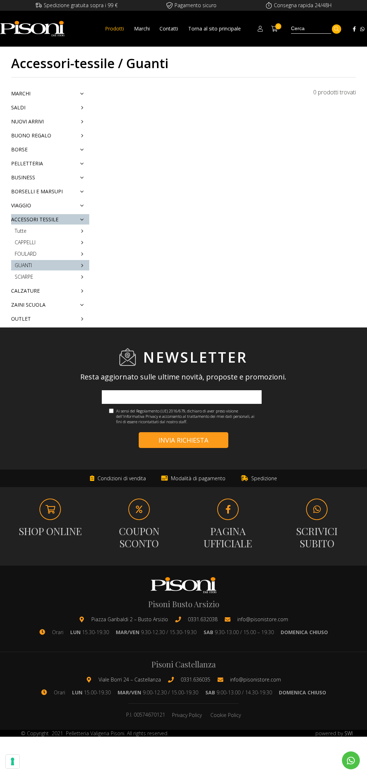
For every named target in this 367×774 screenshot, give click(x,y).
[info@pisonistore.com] (231, 619)
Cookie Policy (225, 715)
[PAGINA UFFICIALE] (228, 509)
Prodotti (114, 28)
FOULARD (26, 253)
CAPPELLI (25, 242)
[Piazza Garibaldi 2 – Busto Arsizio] (85, 619)
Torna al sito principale (214, 28)
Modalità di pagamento (197, 478)
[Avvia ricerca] (336, 29)
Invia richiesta (183, 440)
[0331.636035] (174, 680)
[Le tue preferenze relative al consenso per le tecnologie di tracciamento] (12, 761)
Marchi (142, 28)
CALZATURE (25, 290)
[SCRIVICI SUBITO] (317, 509)
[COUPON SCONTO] (139, 509)
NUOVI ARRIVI (27, 121)
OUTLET (21, 318)
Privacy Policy (187, 715)
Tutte (21, 230)
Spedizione (263, 478)
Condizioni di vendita (121, 478)
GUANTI (23, 265)
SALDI (18, 107)
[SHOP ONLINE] (50, 509)
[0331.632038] (181, 619)
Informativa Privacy (140, 416)
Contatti (168, 28)
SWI (348, 733)
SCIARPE (24, 276)
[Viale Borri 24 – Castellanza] (92, 680)
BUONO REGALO (31, 135)
